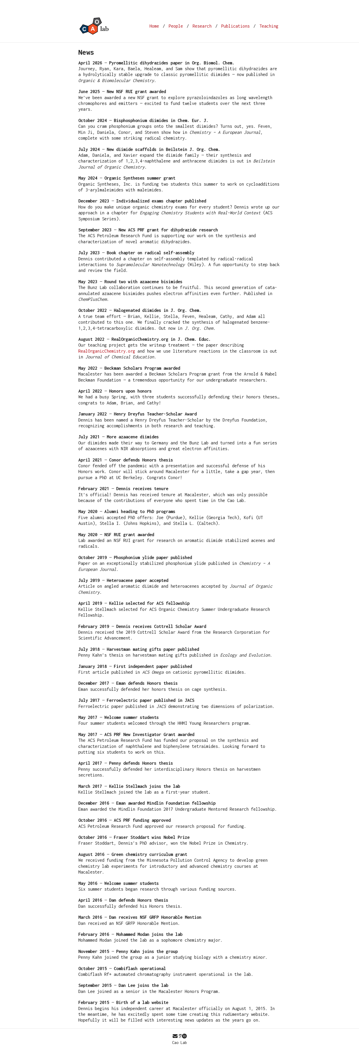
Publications (235, 26)
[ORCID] (184, 1036)
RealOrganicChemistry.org (106, 351)
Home (154, 26)
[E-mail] (175, 1036)
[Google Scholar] (180, 1036)
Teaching (268, 26)
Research (202, 26)
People (176, 26)
